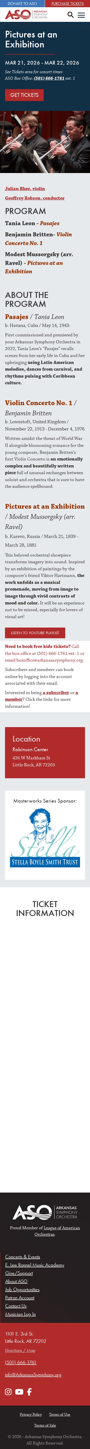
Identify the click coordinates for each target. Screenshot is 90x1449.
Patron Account (19, 1297)
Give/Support (19, 1273)
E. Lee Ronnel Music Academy (34, 1265)
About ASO (16, 1281)
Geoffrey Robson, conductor (35, 198)
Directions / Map (20, 1350)
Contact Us (15, 1306)
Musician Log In (20, 1314)
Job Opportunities (22, 1289)
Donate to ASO (22, 3)
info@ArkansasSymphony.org (33, 1374)
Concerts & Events (22, 1256)
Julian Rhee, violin (25, 189)
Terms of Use (59, 1414)
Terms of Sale (45, 1425)
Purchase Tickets (68, 3)
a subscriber (56, 693)
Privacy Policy (31, 1414)
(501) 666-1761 (49, 78)
